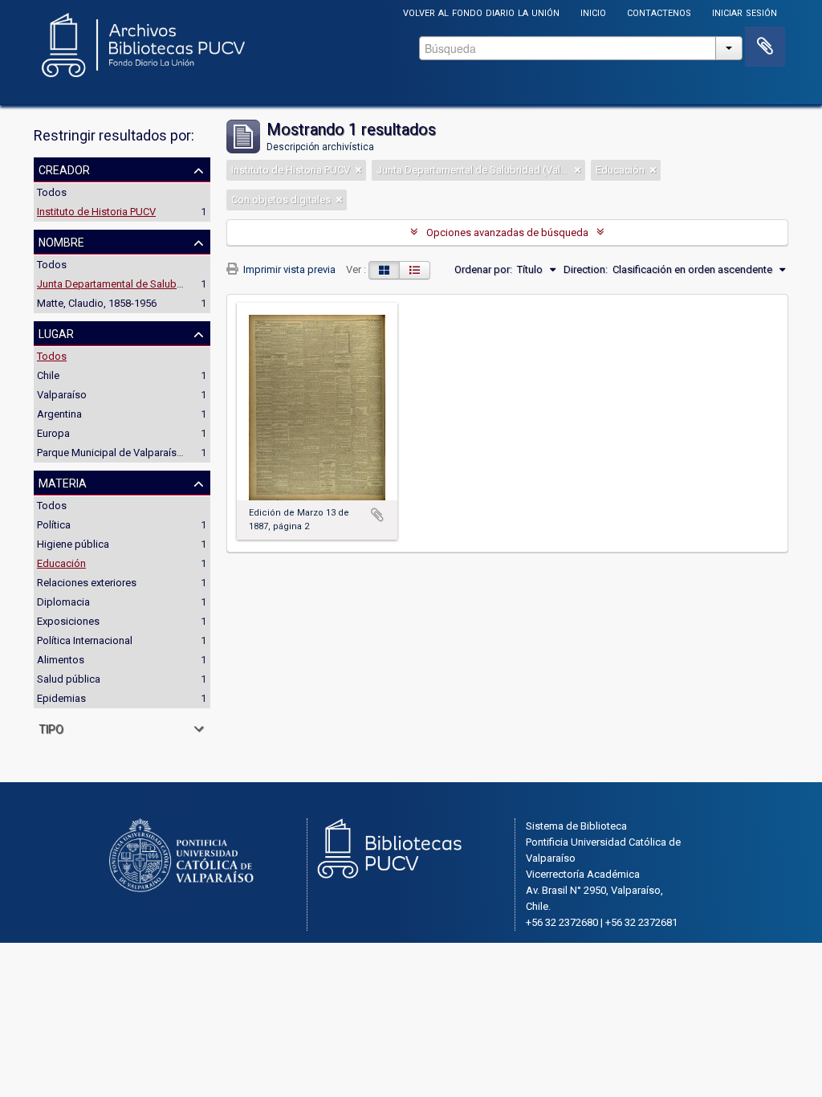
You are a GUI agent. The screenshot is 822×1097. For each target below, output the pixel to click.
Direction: (586, 269)
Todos (52, 192)
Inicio (593, 11)
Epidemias (61, 698)
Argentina (59, 414)
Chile (48, 375)
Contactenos (659, 11)
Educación (61, 563)
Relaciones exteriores (86, 583)
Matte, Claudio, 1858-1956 (97, 303)
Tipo (51, 727)
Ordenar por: (483, 269)
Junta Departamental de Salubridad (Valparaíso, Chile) (162, 284)
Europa (53, 433)
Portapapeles (765, 47)
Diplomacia (63, 602)
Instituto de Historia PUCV (96, 212)
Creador (64, 168)
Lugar (56, 332)
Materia (63, 481)
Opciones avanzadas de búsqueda (507, 232)
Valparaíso (62, 395)
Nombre (61, 241)
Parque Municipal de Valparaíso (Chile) (126, 453)
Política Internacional (84, 640)
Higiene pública (73, 544)
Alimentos (60, 660)
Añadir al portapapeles (377, 515)
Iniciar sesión (744, 11)
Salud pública (68, 679)
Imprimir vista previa (288, 269)
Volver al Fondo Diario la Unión (481, 11)
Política (54, 525)
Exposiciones (68, 621)
